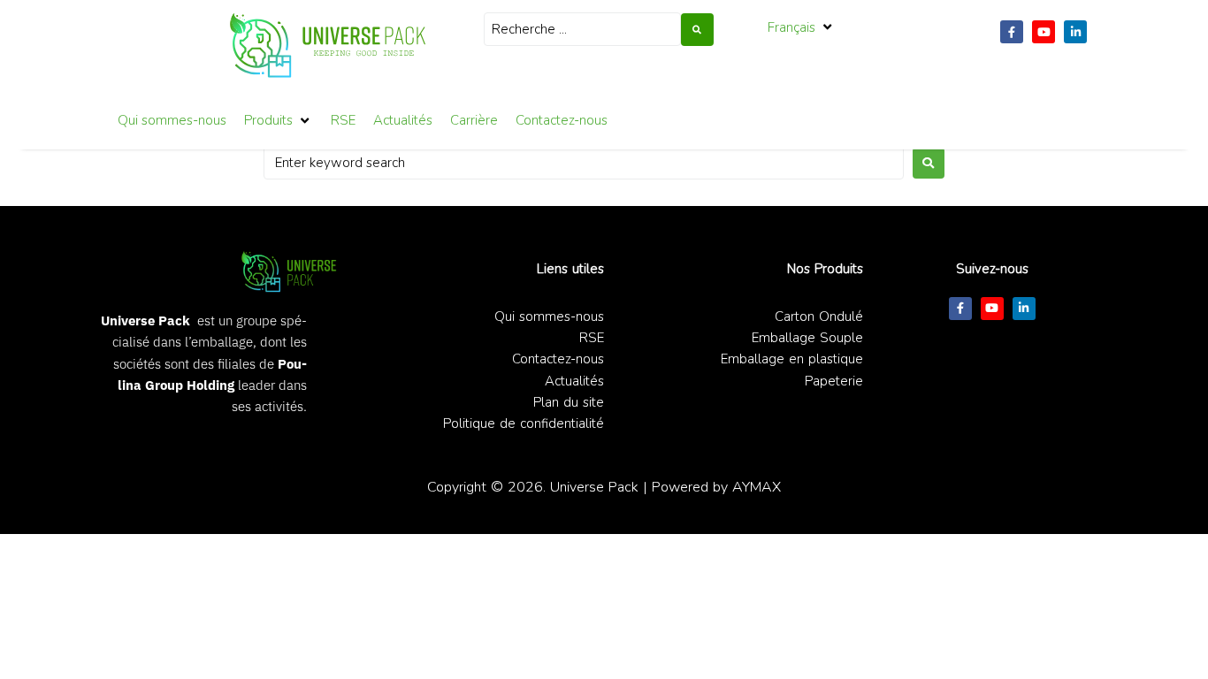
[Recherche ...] (582, 29)
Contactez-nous (558, 359)
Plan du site (568, 402)
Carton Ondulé (819, 316)
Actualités (574, 381)
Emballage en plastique (792, 359)
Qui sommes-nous (549, 316)
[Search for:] (584, 162)
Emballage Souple (807, 337)
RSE (591, 337)
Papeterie (834, 381)
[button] (802, 27)
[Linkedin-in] (1075, 31)
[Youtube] (1043, 31)
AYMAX (756, 486)
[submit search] (697, 29)
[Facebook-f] (1011, 31)
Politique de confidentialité (523, 423)
